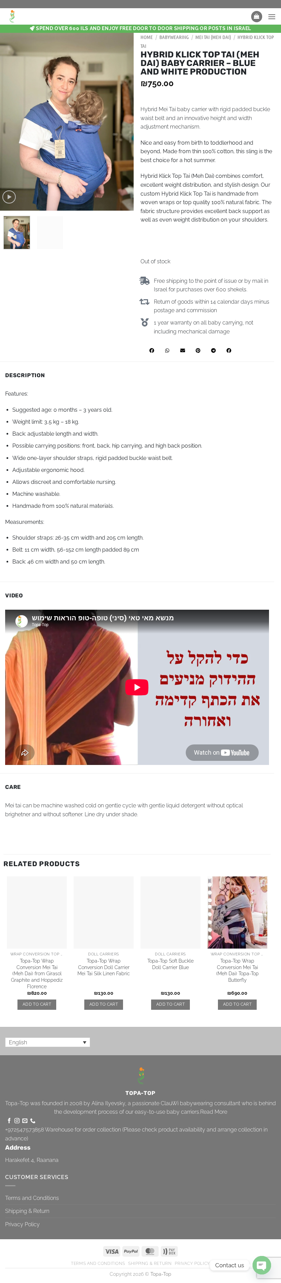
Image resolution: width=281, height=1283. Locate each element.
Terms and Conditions (32, 1198)
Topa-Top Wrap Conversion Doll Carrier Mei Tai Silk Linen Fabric (103, 967)
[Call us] (32, 1121)
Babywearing (174, 37)
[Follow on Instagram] (17, 1121)
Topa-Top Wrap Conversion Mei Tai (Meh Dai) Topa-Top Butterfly (237, 970)
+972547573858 (24, 1129)
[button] (256, 16)
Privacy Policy (22, 1224)
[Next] (122, 122)
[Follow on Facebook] (9, 1121)
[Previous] (11, 122)
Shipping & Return (27, 1211)
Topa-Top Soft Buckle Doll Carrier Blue (170, 964)
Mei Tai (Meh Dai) (213, 37)
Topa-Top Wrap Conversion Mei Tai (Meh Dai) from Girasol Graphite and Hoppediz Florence (37, 973)
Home (146, 37)
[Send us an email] (24, 1121)
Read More (213, 1112)
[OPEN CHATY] (262, 1265)
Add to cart (37, 1004)
